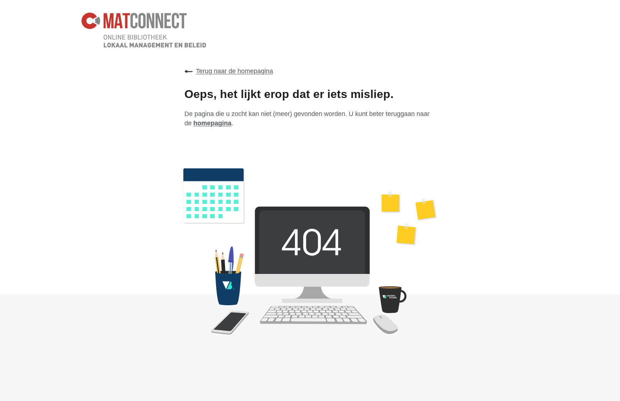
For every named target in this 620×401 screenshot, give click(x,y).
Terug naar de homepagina (234, 71)
